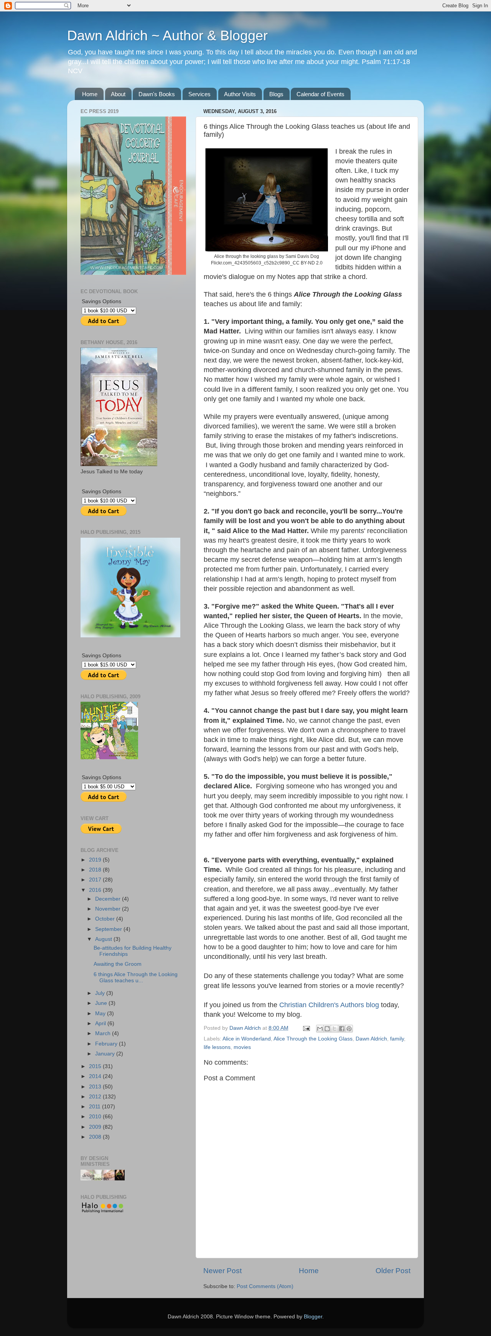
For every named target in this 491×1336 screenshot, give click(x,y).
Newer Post (222, 1271)
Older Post (393, 1271)
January (105, 1054)
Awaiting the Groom (118, 964)
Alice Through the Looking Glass (313, 1039)
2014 (96, 1076)
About (118, 94)
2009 (96, 1127)
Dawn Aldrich (371, 1039)
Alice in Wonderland (246, 1039)
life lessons (217, 1047)
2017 (96, 880)
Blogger (313, 1317)
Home (89, 94)
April (101, 1023)
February (107, 1044)
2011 (95, 1107)
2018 (96, 870)
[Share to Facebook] (342, 1028)
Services (199, 94)
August (104, 939)
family (397, 1039)
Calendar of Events (320, 94)
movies (242, 1047)
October (105, 919)
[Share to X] (334, 1028)
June (102, 1003)
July (100, 993)
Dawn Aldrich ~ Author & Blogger (167, 35)
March (103, 1033)
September (109, 929)
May (101, 1013)
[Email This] (320, 1028)
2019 (96, 860)
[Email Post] (305, 1028)
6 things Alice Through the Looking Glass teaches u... (136, 977)
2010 (96, 1116)
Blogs (276, 94)
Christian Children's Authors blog (329, 1005)
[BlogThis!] (327, 1028)
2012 (96, 1097)
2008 (96, 1137)
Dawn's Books (156, 94)
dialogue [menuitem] (242, 277)
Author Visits (240, 94)
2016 (96, 890)
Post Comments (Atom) (265, 1286)
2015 (96, 1066)
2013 (96, 1087)
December (108, 899)
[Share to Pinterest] (349, 1028)
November (108, 909)
